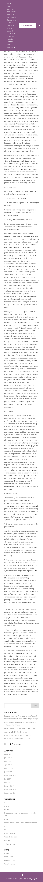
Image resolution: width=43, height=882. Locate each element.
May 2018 (7, 761)
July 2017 (7, 779)
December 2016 (10, 789)
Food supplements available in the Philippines (20, 823)
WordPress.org (9, 864)
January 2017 (9, 786)
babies (6, 809)
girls (5, 826)
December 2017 (10, 775)
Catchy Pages (32, 879)
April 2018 (8, 765)
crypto (6, 819)
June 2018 (8, 758)
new (5, 830)
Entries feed (8, 857)
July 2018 (7, 754)
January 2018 (9, 772)
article (6, 806)
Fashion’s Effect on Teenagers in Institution (19, 728)
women (7, 840)
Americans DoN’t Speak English (15, 732)
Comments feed (10, 860)
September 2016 (10, 793)
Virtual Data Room (10, 837)
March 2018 (8, 768)
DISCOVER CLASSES (27, 25)
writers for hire (9, 844)
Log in (6, 853)
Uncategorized (9, 833)
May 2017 (7, 782)
